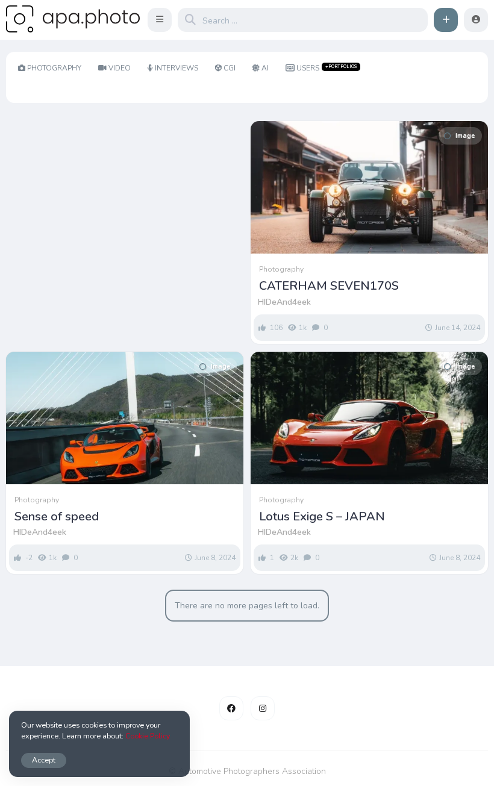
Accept (43, 760)
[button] (160, 20)
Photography (54, 68)
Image (465, 135)
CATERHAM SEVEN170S (329, 286)
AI (265, 68)
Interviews (176, 68)
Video (119, 68)
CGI (230, 68)
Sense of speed (56, 517)
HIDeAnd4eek (284, 302)
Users (326, 68)
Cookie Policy (147, 736)
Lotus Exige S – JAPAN (322, 517)
